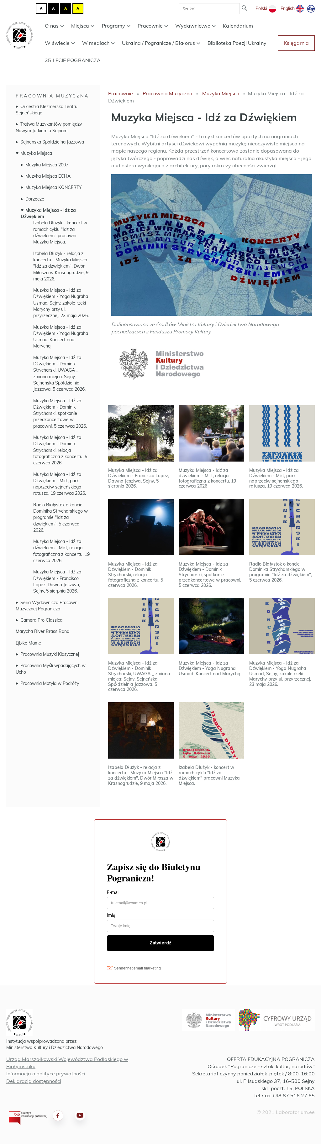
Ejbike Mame (28, 643)
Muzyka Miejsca (36, 153)
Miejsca (80, 26)
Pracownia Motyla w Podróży (49, 683)
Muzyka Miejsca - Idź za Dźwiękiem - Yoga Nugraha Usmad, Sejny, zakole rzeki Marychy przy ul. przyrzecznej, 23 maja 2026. (61, 302)
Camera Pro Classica (41, 620)
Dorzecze (34, 199)
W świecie (57, 43)
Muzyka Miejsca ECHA (48, 176)
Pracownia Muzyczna (52, 96)
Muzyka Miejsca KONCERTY (53, 187)
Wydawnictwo (192, 26)
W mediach (95, 43)
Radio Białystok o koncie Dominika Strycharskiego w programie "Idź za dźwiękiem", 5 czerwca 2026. (60, 517)
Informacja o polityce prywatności (45, 1073)
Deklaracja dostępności (33, 1081)
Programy (113, 26)
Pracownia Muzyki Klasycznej (49, 654)
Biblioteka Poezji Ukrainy (237, 43)
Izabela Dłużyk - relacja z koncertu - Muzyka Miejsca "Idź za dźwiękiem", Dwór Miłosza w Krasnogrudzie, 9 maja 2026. (60, 266)
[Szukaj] (244, 8)
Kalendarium (238, 26)
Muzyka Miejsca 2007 (46, 165)
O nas (52, 26)
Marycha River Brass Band (42, 631)
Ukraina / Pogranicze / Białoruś (158, 43)
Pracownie (150, 26)
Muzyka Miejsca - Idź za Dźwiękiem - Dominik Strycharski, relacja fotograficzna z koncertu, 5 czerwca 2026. (60, 450)
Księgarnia (296, 43)
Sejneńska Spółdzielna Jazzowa (52, 142)
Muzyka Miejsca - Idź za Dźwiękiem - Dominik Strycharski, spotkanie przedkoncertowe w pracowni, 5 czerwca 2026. (60, 413)
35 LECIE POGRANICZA (73, 60)
